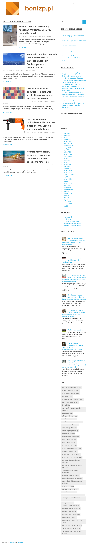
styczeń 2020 (68, 173)
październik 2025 (69, 146)
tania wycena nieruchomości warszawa (71, 499)
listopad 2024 (68, 148)
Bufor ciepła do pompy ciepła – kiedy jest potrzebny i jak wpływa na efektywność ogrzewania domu (73, 74)
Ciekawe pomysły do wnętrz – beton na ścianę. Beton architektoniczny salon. (73, 58)
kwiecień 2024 (68, 152)
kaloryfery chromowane (69, 416)
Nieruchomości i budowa (44, 36)
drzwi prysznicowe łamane (70, 402)
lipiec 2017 (67, 195)
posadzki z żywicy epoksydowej (72, 457)
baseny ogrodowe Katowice (70, 390)
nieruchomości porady (69, 439)
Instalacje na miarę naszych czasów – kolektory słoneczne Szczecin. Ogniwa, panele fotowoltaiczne (42, 61)
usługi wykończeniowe (69, 511)
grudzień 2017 (68, 185)
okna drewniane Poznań (69, 451)
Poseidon (20, 542)
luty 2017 (66, 206)
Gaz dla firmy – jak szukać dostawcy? (73, 36)
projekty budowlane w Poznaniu (72, 478)
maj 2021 (66, 162)
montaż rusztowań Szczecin (71, 436)
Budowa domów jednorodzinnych (72, 399)
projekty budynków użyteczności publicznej (72, 482)
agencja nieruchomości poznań (71, 387)
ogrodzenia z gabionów (69, 445)
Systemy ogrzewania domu (72, 225)
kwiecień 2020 (68, 168)
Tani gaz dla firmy (67, 503)
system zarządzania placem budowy (73, 495)
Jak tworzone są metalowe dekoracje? (74, 41)
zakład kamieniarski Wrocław (71, 528)
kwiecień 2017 (68, 202)
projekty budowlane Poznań (70, 475)
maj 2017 (66, 200)
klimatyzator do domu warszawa (72, 422)
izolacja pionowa (67, 413)
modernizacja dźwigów (69, 428)
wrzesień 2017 (68, 191)
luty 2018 (66, 181)
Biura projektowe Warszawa (71, 393)
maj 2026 (66, 137)
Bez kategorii (68, 217)
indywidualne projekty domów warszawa (71, 409)
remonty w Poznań (68, 486)
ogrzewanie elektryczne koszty (71, 448)
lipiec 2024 (67, 150)
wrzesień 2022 (68, 156)
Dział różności (68, 219)
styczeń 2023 (68, 154)
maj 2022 (66, 158)
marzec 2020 (68, 170)
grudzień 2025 (68, 143)
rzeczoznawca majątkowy (70, 489)
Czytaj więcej (23, 47)
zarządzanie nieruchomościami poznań (71, 532)
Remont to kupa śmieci (69, 46)
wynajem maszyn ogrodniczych (72, 525)
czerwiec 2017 (68, 197)
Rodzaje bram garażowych (76, 330)
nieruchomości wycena (69, 442)
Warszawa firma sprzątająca (71, 514)
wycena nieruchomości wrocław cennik (72, 521)
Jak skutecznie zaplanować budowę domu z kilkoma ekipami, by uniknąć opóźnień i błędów (74, 297)
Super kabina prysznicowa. (70, 51)
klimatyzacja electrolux (69, 419)
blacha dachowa (67, 396)
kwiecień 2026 (68, 139)
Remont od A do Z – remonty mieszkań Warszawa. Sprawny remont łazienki (35, 30)
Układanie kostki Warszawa (70, 506)
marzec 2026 (68, 141)
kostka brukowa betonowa (70, 425)
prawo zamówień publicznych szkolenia (71, 461)
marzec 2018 (68, 179)
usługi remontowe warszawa (71, 508)
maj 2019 (66, 177)
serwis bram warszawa (69, 492)
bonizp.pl (32, 36)
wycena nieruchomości (69, 517)
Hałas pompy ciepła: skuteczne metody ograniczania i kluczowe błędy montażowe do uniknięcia (74, 80)
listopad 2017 (68, 187)
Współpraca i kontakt (77, 4)
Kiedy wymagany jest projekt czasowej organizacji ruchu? (71, 260)
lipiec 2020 (67, 166)
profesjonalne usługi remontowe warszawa (72, 466)
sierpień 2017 (68, 193)
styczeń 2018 (68, 183)
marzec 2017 (68, 204)
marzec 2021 (68, 164)
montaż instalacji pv (68, 433)
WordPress (12, 542)
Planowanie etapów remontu (73, 223)
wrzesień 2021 (68, 160)
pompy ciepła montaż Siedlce (71, 454)
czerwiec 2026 (68, 135)
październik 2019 (69, 175)
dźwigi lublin (66, 405)
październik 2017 (69, 189)
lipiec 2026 (67, 133)
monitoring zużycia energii (70, 430)
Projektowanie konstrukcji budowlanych (70, 471)
